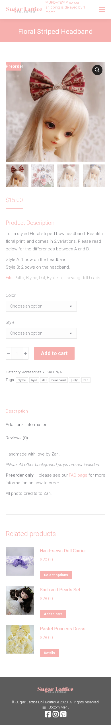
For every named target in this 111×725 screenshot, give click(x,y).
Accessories (31, 372)
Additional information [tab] (26, 424)
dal (44, 380)
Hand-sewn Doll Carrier (63, 550)
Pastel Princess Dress (62, 628)
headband (59, 380)
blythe (22, 380)
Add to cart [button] (53, 614)
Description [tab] (17, 411)
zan (86, 380)
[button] (97, 70)
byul (34, 380)
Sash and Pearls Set (60, 589)
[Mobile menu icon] (101, 9)
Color (11, 295)
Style (10, 322)
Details (49, 653)
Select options (56, 575)
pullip (74, 380)
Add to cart (54, 353)
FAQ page (78, 475)
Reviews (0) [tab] (17, 437)
